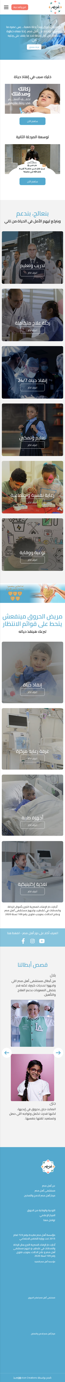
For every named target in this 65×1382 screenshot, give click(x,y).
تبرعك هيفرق (34, 47)
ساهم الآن (32, 121)
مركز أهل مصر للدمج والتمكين (39, 1195)
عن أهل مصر (48, 1185)
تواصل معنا (49, 1220)
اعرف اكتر (32, 272)
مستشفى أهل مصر (45, 1190)
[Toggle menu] (6, 7)
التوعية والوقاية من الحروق (41, 1210)
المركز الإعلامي (47, 1215)
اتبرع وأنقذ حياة (19, 7)
